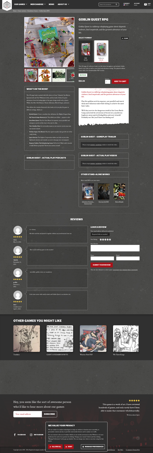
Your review (95, 244)
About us (62, 4)
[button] (31, 75)
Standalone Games (32, 11)
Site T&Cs (120, 450)
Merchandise (36, 4)
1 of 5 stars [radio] (101, 239)
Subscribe (49, 414)
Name (93, 255)
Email (118, 255)
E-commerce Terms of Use (133, 450)
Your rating (94, 239)
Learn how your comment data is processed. (125, 270)
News (51, 4)
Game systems (22, 11)
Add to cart (120, 81)
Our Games (19, 4)
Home (15, 11)
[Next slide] (72, 75)
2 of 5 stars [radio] (102, 239)
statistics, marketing (95, 145)
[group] (88, 194)
